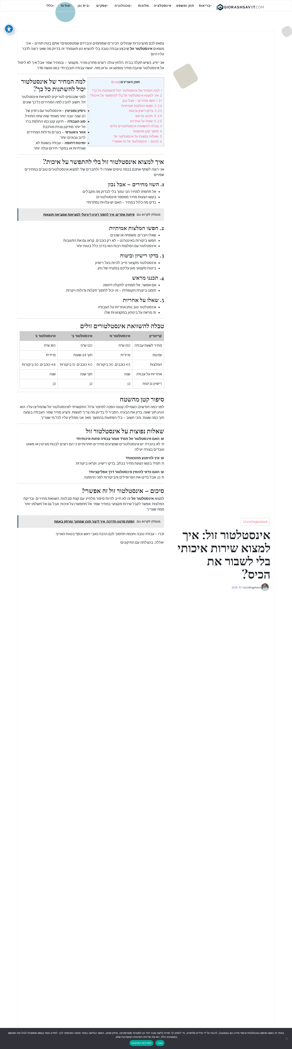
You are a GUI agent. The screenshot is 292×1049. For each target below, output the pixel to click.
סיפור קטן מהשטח (147, 131)
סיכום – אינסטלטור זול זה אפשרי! (137, 141)
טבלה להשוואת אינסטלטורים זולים (136, 126)
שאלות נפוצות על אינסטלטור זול (138, 136)
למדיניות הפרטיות (141, 1043)
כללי (49, 6)
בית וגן (83, 6)
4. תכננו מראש (148, 116)
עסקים (101, 6)
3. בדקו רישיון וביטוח (145, 111)
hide (115, 82)
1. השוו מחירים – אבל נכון (142, 101)
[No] (287, 1038)
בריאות (204, 6)
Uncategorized (255, 521)
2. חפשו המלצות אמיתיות (141, 106)
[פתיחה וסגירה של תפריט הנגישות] (9, 29)
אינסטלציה (162, 6)
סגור (159, 1043)
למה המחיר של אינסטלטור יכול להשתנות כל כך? (127, 90)
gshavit (256, 587)
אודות (65, 6)
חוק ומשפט (185, 6)
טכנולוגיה (122, 6)
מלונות (143, 6)
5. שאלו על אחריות (146, 121)
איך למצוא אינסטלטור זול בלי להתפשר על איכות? (126, 95)
